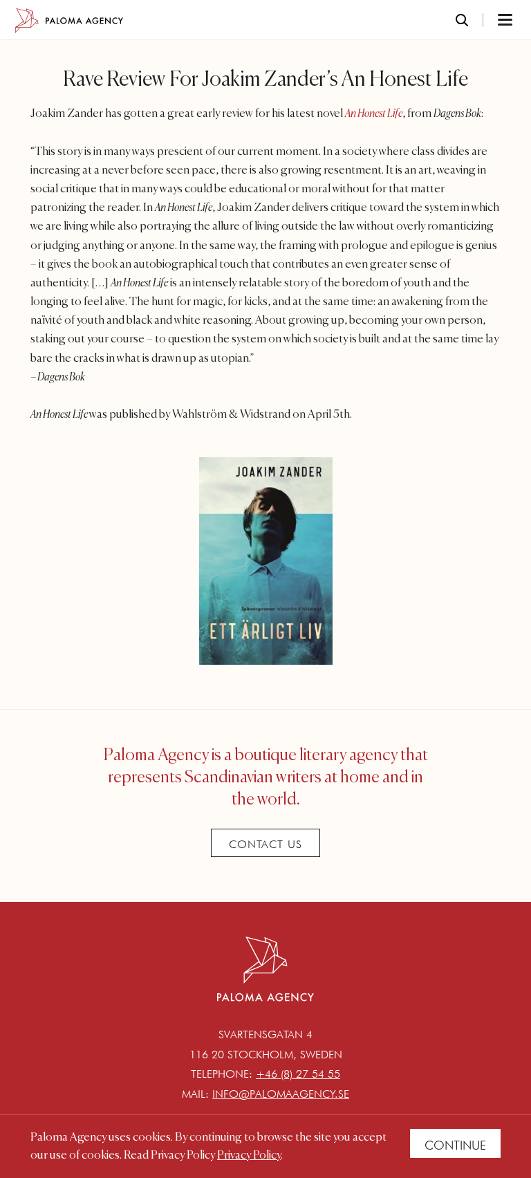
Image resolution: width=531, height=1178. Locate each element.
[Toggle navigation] (487, 21)
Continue (455, 1145)
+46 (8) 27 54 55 (298, 1073)
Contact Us (265, 844)
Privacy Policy (249, 1155)
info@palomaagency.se (280, 1094)
